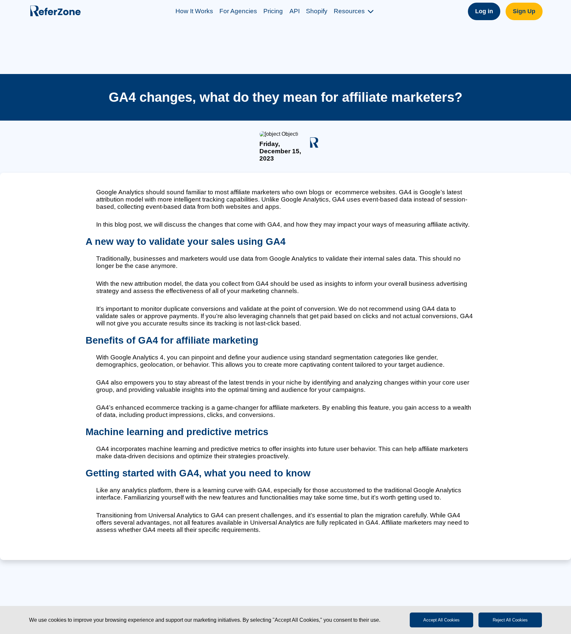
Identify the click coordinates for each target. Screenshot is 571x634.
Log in (484, 11)
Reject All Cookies (510, 619)
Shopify (316, 11)
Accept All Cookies (441, 619)
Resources (349, 11)
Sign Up (524, 11)
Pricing (273, 11)
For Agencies (238, 11)
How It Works (194, 11)
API (294, 11)
